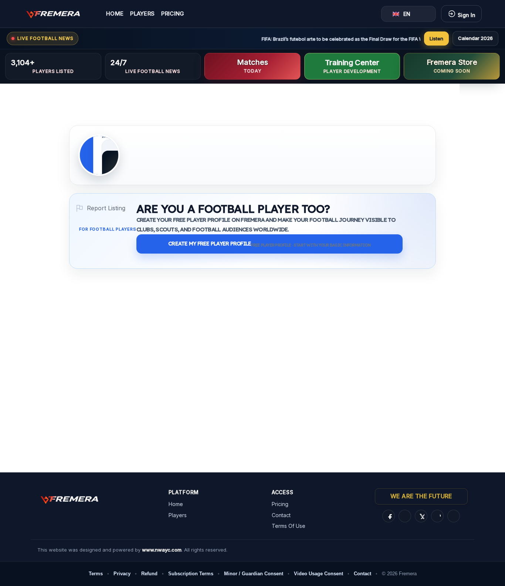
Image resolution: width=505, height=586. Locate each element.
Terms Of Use (288, 526)
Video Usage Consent (318, 573)
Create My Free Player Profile (269, 244)
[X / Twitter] (421, 516)
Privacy (122, 573)
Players (142, 14)
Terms (96, 573)
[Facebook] (388, 516)
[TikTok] (437, 516)
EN (406, 14)
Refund (149, 573)
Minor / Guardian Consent (253, 573)
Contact (281, 515)
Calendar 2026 (475, 38)
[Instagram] (405, 516)
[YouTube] (453, 516)
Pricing (172, 14)
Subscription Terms (190, 573)
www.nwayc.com (162, 550)
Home (114, 14)
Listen (436, 38)
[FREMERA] (58, 14)
